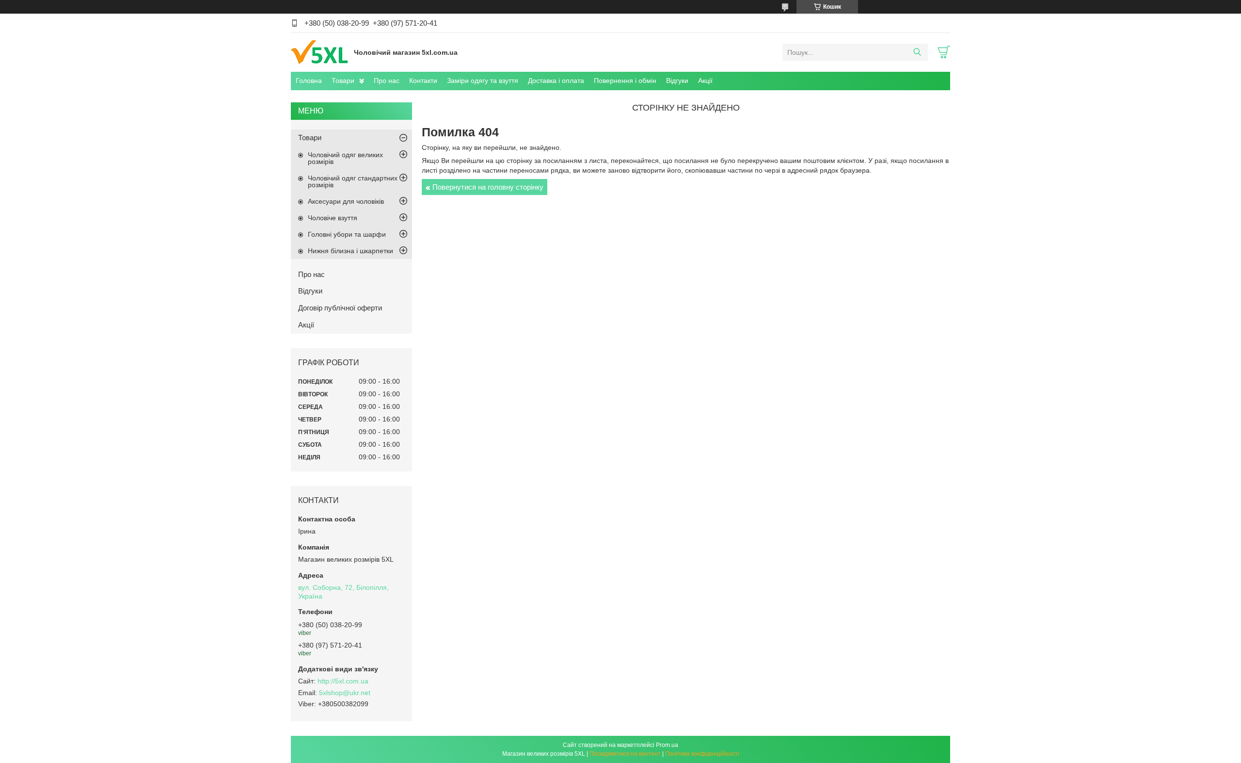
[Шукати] (917, 52)
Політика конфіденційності (702, 753)
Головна (309, 80)
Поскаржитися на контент (625, 753)
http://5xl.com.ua (343, 681)
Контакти (423, 80)
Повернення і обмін (625, 80)
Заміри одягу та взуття (482, 80)
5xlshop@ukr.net (344, 693)
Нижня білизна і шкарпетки (350, 251)
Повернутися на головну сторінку (487, 187)
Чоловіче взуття (332, 218)
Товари (343, 80)
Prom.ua (667, 745)
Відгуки (677, 80)
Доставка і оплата (556, 80)
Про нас (386, 80)
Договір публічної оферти (340, 308)
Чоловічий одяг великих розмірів (345, 158)
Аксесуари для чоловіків (346, 201)
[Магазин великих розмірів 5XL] (320, 52)
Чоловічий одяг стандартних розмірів (353, 181)
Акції (705, 80)
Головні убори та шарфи (347, 234)
